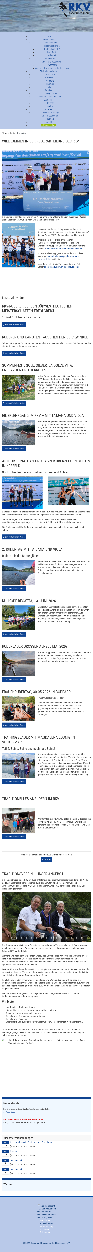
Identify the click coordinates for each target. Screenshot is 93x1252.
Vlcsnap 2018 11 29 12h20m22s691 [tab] (39, 938)
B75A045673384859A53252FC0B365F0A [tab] (64, 938)
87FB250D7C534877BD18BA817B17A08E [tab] (59, 938)
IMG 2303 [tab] (74, 938)
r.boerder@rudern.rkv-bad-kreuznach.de (62, 267)
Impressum (45, 1229)
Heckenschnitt (16, 1160)
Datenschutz (46, 1232)
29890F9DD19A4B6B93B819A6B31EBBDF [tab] (44, 938)
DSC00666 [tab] (24, 938)
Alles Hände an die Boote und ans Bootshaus (31, 1142)
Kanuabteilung (46, 1226)
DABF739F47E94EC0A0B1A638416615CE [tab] (69, 938)
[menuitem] (48, 36)
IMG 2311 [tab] (79, 938)
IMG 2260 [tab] (34, 938)
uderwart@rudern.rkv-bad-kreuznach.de (63, 248)
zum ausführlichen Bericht (14, 325)
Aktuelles (46, 859)
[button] (23, 492)
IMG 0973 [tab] (29, 938)
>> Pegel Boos (9, 1112)
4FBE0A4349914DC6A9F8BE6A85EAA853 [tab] (49, 938)
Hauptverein (45, 1220)
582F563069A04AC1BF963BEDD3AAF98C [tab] (54, 938)
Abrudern (14, 1151)
